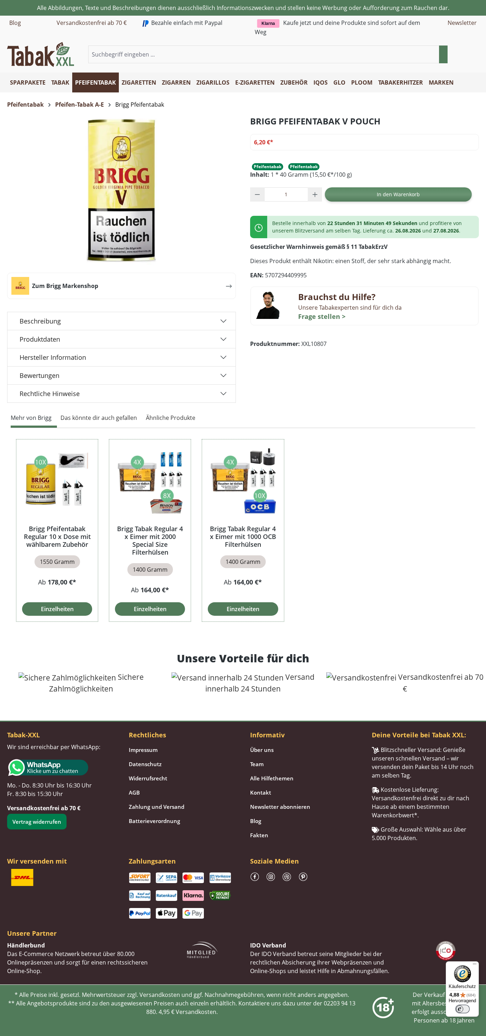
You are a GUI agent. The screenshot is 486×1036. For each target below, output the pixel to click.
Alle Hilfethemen (272, 778)
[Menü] (474, 965)
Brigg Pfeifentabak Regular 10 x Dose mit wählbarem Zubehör (57, 536)
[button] (474, 54)
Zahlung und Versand (156, 806)
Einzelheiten (57, 609)
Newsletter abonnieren (280, 806)
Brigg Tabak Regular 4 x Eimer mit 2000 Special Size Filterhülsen (150, 540)
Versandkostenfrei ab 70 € (92, 23)
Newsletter (462, 23)
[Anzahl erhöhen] (315, 194)
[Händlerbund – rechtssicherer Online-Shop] (202, 948)
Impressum (143, 749)
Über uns (262, 749)
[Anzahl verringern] (257, 194)
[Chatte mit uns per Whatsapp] (61, 767)
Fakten (259, 835)
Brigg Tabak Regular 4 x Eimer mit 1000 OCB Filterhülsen (243, 536)
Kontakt (260, 792)
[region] (243, 530)
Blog (15, 23)
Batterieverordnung (154, 820)
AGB (134, 792)
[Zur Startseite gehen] (40, 54)
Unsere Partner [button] (32, 933)
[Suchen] (443, 54)
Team (257, 764)
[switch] (462, 1009)
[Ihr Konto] (466, 54)
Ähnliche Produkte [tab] (170, 418)
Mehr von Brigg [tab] (31, 418)
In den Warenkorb (398, 194)
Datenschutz (145, 764)
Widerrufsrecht (148, 778)
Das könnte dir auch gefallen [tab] (98, 418)
